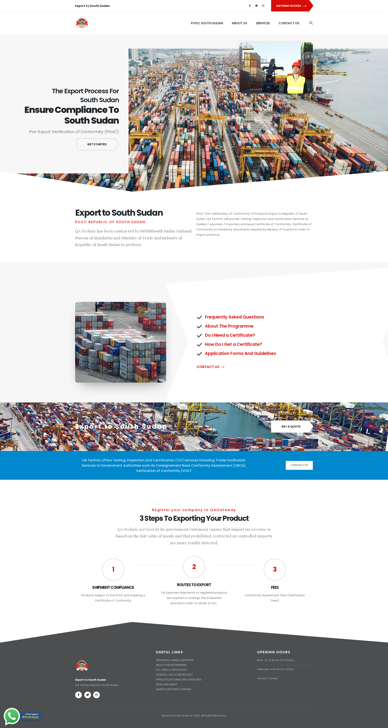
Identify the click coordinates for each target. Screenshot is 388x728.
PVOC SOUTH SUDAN (207, 23)
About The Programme (229, 326)
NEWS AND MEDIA (166, 684)
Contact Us (299, 465)
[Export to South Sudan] (82, 663)
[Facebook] (250, 6)
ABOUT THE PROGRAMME (171, 665)
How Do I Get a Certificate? (233, 344)
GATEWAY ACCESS (289, 5)
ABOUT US (239, 23)
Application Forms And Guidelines (240, 353)
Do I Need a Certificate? (230, 335)
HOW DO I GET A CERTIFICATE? (174, 674)
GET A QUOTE (290, 427)
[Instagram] (263, 6)
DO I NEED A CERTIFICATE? (171, 670)
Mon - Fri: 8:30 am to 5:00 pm (275, 660)
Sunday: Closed (267, 678)
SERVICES (263, 23)
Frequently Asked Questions (234, 317)
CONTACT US (289, 23)
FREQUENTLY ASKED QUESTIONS (175, 660)
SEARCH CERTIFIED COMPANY (174, 689)
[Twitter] (256, 6)
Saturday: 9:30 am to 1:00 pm (275, 669)
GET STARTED (96, 144)
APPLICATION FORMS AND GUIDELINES (178, 679)
